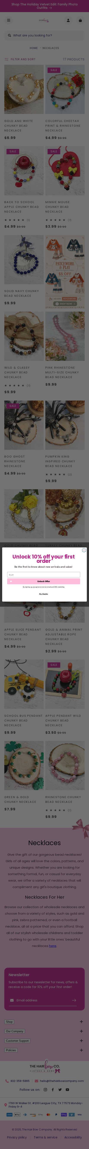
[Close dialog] (84, 550)
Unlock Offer (43, 581)
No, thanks (43, 594)
